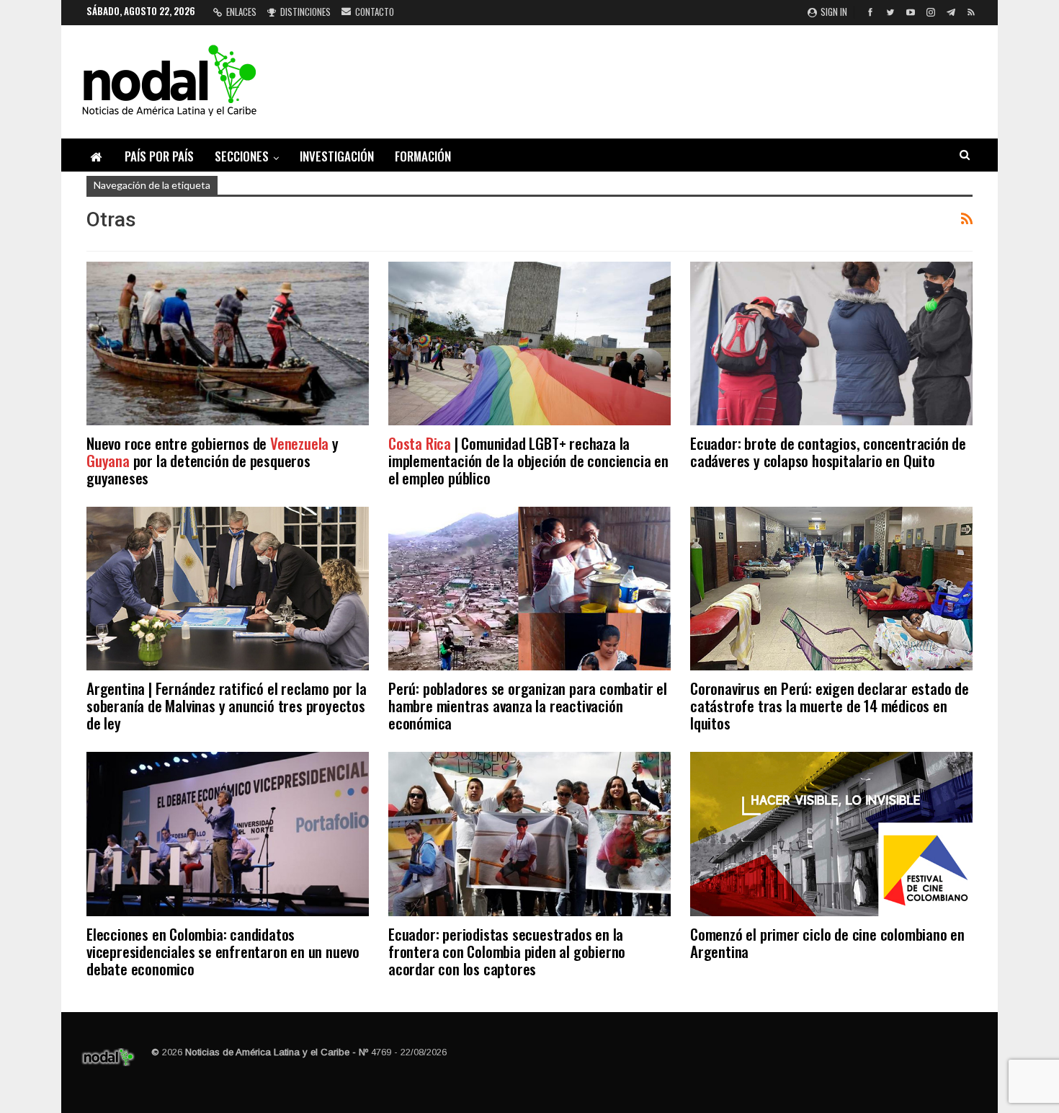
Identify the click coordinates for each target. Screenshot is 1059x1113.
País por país (159, 156)
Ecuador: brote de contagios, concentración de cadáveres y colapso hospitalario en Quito (828, 451)
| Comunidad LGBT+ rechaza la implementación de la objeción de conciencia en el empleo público (528, 460)
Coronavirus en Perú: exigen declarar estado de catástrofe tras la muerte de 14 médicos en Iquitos (829, 705)
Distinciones (305, 11)
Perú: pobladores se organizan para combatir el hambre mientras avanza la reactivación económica (527, 705)
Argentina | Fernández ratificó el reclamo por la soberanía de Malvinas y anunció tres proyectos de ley (226, 705)
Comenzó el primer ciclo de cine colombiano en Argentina (827, 942)
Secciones (242, 156)
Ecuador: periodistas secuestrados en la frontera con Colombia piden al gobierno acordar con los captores (506, 951)
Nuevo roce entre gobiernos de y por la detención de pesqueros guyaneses (212, 460)
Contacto (374, 11)
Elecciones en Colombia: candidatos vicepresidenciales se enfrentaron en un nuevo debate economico (222, 951)
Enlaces (241, 11)
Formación (423, 156)
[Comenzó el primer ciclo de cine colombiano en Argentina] (831, 833)
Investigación (337, 156)
